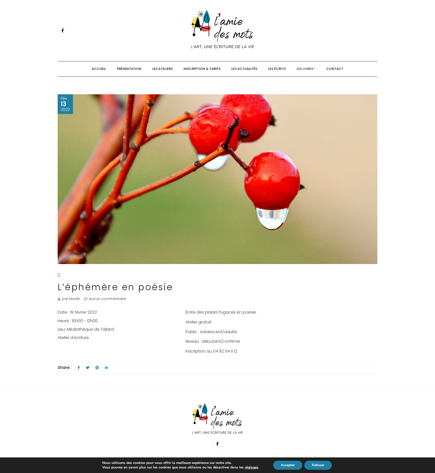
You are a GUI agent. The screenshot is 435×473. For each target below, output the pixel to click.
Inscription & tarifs (202, 68)
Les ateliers (162, 68)
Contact (334, 68)
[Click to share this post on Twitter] (87, 368)
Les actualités (244, 68)
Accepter (288, 465)
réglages (251, 467)
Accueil (99, 68)
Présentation (129, 68)
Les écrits (277, 68)
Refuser (318, 465)
